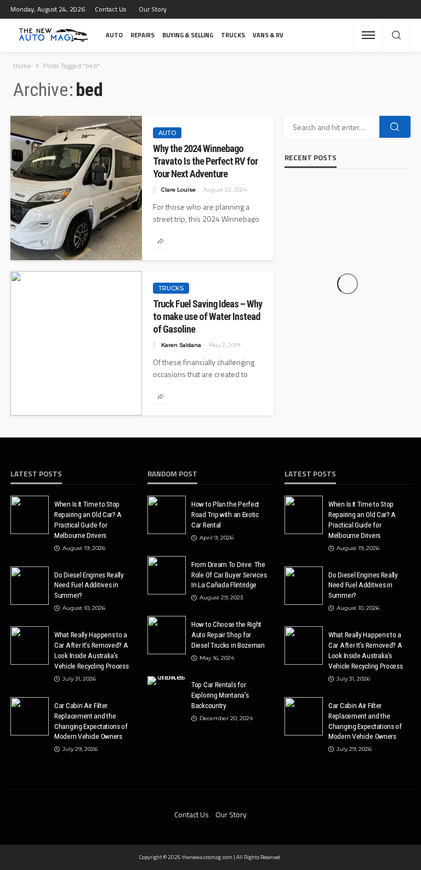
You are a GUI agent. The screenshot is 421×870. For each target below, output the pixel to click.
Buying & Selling (187, 35)
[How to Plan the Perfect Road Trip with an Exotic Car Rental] (166, 515)
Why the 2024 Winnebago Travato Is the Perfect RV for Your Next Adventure (205, 161)
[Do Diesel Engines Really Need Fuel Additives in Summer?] (29, 585)
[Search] (396, 36)
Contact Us (110, 9)
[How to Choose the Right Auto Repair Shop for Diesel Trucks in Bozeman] (166, 635)
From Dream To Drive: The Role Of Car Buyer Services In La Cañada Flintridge (228, 575)
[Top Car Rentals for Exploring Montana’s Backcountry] (166, 680)
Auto (114, 35)
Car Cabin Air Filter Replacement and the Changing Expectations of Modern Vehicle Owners (91, 721)
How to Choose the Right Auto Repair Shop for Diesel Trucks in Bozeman (228, 634)
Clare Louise (178, 189)
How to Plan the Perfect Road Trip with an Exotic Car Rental (225, 514)
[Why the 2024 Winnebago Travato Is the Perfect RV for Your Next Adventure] (76, 188)
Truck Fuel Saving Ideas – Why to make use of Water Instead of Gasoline (207, 316)
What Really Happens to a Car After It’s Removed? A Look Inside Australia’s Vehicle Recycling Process (91, 650)
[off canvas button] (368, 35)
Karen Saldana (181, 345)
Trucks (233, 35)
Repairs (142, 35)
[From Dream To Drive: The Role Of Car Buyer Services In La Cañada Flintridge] (166, 575)
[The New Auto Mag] (53, 35)
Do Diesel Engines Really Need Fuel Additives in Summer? (89, 585)
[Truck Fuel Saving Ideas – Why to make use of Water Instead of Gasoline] (76, 343)
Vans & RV (268, 35)
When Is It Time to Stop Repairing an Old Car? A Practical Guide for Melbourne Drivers (88, 519)
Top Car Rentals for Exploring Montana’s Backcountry (219, 695)
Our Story (153, 9)
